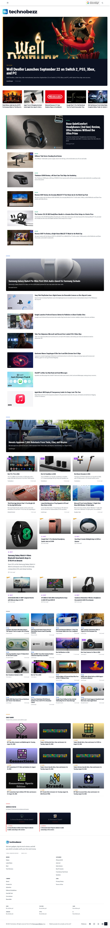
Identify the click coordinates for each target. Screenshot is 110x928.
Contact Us (9, 884)
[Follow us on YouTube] (102, 924)
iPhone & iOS (59, 860)
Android (58, 863)
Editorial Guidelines (11, 890)
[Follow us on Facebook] (89, 924)
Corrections (9, 896)
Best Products (59, 869)
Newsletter (9, 899)
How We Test (9, 893)
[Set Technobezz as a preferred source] (93, 3)
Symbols (58, 875)
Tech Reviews (9, 869)
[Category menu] (7, 2)
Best (7, 866)
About (7, 881)
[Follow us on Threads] (98, 924)
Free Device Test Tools (62, 872)
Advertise (8, 887)
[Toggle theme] (102, 2)
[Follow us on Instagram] (94, 924)
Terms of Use (59, 884)
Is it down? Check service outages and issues (17, 809)
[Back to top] (105, 923)
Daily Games (59, 866)
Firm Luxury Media (37, 924)
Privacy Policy (59, 881)
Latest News (9, 863)
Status (7, 860)
